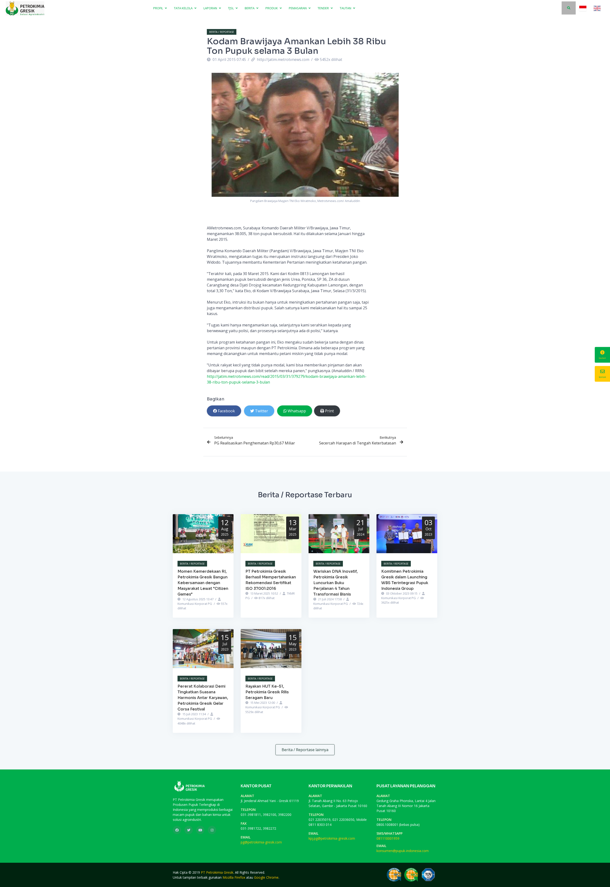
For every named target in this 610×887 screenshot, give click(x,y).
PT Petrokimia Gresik (217, 872)
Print (329, 411)
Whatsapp (297, 411)
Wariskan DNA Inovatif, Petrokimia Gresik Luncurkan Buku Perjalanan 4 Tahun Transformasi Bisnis (335, 583)
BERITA (250, 8)
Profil (158, 8)
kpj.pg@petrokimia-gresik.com (332, 838)
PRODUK (272, 8)
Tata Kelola (183, 8)
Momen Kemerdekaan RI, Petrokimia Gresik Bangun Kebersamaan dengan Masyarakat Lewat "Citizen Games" (203, 583)
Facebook (226, 411)
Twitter (261, 411)
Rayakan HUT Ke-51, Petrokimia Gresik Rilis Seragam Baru (267, 692)
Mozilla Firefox (234, 877)
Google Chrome (266, 877)
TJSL (231, 8)
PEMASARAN (298, 8)
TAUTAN (346, 8)
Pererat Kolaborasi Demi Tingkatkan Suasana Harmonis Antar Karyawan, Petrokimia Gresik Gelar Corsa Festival (203, 698)
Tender (324, 8)
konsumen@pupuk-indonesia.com (402, 850)
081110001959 (387, 838)
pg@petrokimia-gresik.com (261, 842)
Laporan (210, 8)
